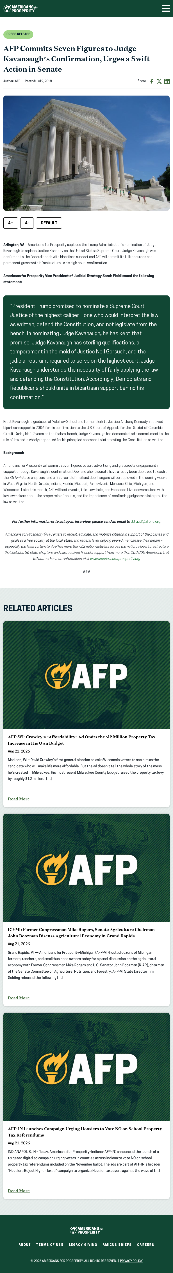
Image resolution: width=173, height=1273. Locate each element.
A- (27, 223)
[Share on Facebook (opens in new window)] (151, 81)
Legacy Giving (83, 1245)
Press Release (18, 34)
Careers (145, 1246)
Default (49, 223)
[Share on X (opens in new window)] (159, 81)
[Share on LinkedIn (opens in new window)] (167, 81)
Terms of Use (49, 1245)
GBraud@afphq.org (145, 522)
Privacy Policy (131, 1261)
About (25, 1245)
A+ (10, 223)
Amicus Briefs (117, 1246)
